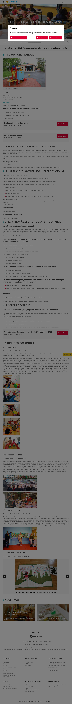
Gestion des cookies (36, 33)
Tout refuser (40, 37)
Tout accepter (54, 37)
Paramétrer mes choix (17, 37)
